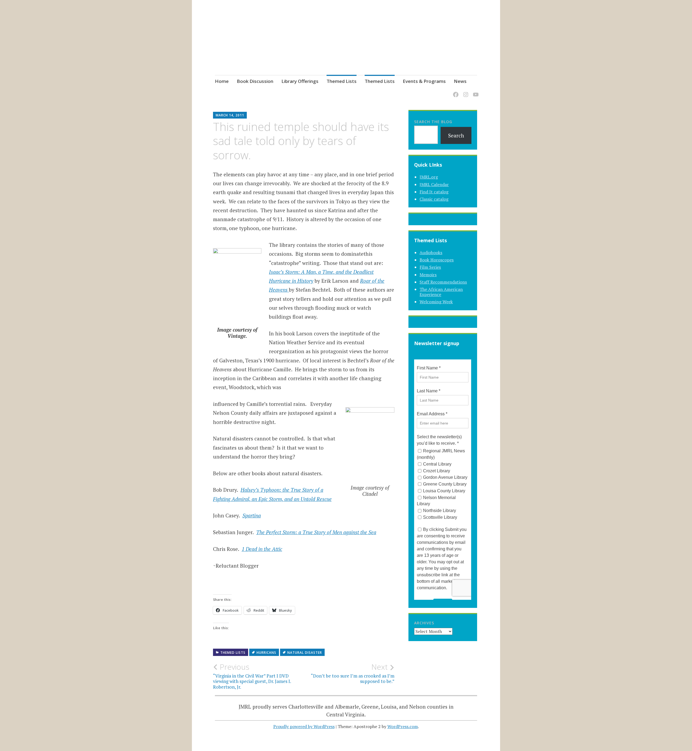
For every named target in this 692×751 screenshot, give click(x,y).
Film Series (430, 267)
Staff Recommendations (443, 282)
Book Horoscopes (437, 260)
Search (456, 135)
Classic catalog (434, 199)
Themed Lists (342, 81)
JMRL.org (429, 177)
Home (222, 81)
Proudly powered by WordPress (304, 726)
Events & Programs (424, 81)
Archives (424, 622)
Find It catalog (434, 192)
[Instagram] (465, 91)
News (460, 81)
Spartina (251, 515)
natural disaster (304, 652)
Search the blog (433, 121)
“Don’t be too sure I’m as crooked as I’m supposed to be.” (352, 673)
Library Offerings (299, 81)
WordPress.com (402, 726)
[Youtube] (475, 91)
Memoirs (428, 275)
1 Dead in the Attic (262, 548)
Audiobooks (431, 252)
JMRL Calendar (434, 184)
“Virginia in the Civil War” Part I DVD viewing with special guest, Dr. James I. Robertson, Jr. (252, 676)
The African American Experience (441, 291)
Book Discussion (255, 81)
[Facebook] (455, 91)
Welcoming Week (436, 302)
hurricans (266, 652)
